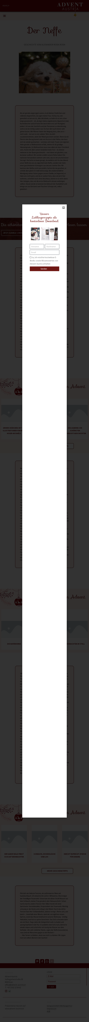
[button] (63, 207)
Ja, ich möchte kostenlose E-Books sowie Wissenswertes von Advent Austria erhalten (44, 260)
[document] (44, 511)
